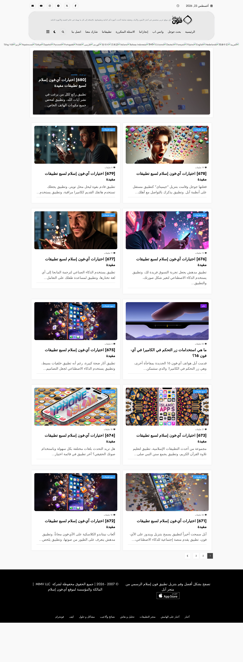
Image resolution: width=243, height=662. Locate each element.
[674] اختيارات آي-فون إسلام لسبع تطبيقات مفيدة (80, 438)
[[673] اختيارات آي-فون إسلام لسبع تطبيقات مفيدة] (167, 407)
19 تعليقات (199, 167)
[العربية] (234, 44)
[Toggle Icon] (48, 32)
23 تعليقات (199, 343)
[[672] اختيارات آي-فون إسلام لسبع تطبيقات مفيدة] (75, 492)
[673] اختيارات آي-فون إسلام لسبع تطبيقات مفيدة (171, 438)
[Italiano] (125, 44)
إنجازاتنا (143, 32)
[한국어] (106, 44)
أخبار (187, 617)
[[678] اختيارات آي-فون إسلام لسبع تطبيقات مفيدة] (167, 145)
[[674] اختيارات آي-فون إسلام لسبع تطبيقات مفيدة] (75, 407)
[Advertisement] (121, 642)
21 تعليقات (199, 429)
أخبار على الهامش (170, 617)
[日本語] (116, 44)
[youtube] (41, 6)
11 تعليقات (108, 253)
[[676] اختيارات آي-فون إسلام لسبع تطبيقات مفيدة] (167, 230)
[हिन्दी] (152, 44)
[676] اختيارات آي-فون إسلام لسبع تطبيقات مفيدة (171, 261)
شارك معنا (91, 32)
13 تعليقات (199, 253)
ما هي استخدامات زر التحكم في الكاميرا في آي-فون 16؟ (169, 352)
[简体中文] (224, 44)
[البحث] (63, 32)
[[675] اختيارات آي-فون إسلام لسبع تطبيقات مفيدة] (75, 321)
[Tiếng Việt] (10, 44)
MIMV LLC (43, 584)
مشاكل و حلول (87, 617)
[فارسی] (88, 44)
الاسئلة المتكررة (125, 32)
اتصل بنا (76, 32)
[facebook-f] (75, 6)
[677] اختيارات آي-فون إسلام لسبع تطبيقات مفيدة (80, 261)
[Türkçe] (39, 44)
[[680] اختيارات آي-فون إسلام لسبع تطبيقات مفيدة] (121, 82)
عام (203, 306)
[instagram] (50, 6)
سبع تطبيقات (82, 75)
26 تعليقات (199, 514)
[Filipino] (191, 44)
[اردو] (19, 44)
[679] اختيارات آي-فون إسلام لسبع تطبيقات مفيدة (80, 176)
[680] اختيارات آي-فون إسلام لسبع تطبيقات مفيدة (62, 82)
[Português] (70, 44)
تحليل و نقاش (127, 617)
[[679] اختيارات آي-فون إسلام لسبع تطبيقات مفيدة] (75, 145)
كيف (71, 617)
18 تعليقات (108, 429)
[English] (201, 44)
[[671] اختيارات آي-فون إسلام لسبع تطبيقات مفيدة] (167, 492)
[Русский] (59, 44)
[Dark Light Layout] (55, 32)
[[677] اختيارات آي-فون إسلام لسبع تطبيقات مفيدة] (75, 230)
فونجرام (59, 617)
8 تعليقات (108, 167)
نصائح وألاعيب (107, 617)
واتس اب (158, 32)
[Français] (181, 44)
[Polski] (80, 44)
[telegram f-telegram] (58, 6)
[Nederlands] (212, 44)
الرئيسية (190, 32)
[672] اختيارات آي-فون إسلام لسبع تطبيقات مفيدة (80, 523)
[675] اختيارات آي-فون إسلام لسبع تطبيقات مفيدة (80, 352)
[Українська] (28, 44)
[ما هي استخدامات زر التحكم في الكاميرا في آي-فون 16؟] (167, 321)
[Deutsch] (171, 44)
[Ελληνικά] (160, 44)
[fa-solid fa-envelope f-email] (32, 6)
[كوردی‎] (97, 44)
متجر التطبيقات (148, 617)
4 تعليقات (108, 343)
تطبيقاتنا (107, 32)
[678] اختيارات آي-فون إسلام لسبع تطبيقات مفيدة (171, 176)
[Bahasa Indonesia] (139, 44)
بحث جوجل (174, 32)
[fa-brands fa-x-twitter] (67, 6)
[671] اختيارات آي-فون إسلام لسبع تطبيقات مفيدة (172, 523)
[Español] (49, 44)
